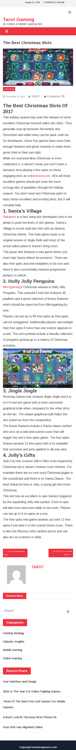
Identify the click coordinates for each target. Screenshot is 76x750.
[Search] (68, 611)
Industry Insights (13, 641)
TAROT (36, 96)
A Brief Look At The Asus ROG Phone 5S (30, 717)
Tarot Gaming (18, 19)
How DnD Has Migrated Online (22, 727)
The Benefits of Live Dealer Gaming (62, 553)
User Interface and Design (19, 681)
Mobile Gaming (12, 649)
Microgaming (11, 287)
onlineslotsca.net (38, 176)
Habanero (9, 216)
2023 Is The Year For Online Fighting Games (31, 691)
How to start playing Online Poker (14, 553)
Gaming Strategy (13, 633)
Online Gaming (9, 89)
